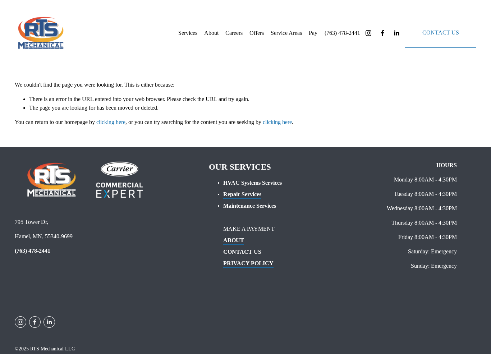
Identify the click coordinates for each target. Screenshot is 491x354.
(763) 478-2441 (342, 33)
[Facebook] (382, 33)
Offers (256, 33)
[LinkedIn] (396, 33)
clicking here (110, 122)
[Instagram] (368, 33)
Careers (234, 33)
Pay (313, 33)
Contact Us (440, 32)
